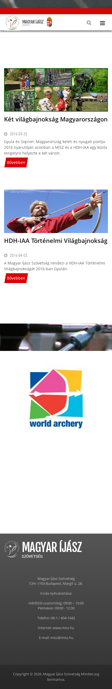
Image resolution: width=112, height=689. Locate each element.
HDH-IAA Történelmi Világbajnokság (55, 240)
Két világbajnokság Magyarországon (56, 119)
